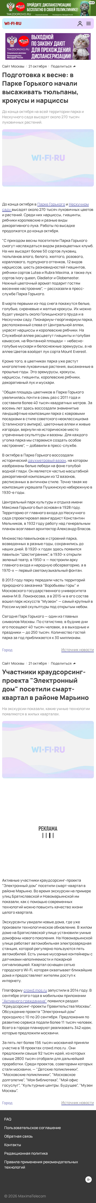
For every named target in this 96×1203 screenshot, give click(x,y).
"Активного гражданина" (24, 1000)
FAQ (7, 1119)
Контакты (12, 1144)
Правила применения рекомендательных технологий (41, 1164)
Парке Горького (51, 204)
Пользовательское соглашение (32, 1127)
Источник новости (77, 649)
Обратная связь (18, 1136)
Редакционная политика (26, 1153)
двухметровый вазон (47, 460)
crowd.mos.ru (35, 990)
